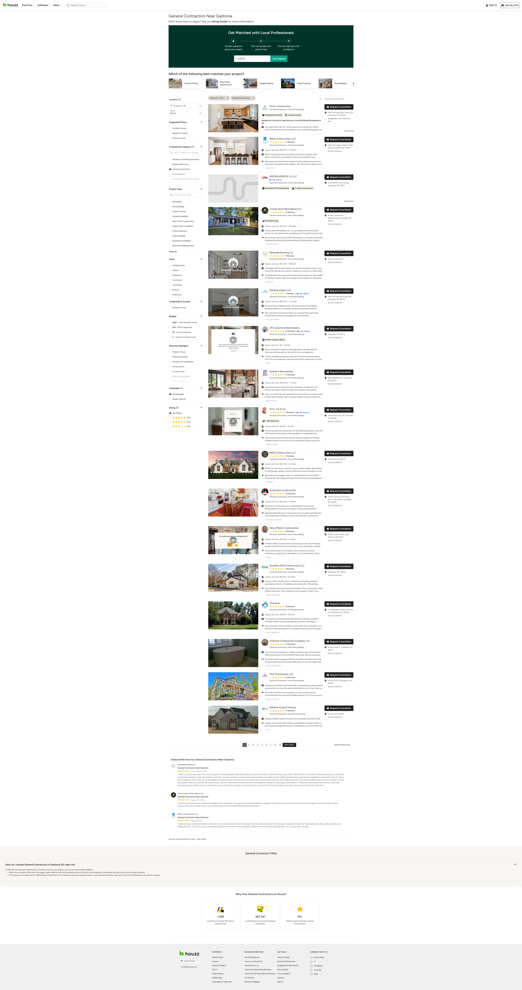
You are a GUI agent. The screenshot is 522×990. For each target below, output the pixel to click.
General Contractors (181, 169)
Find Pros (27, 5)
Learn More (201, 839)
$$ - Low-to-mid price (181, 332)
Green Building (178, 236)
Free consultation (179, 381)
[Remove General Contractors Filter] (253, 98)
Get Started (279, 58)
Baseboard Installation (181, 241)
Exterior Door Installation (182, 226)
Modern (175, 270)
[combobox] (86, 5)
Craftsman (176, 295)
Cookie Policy (217, 973)
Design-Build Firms (180, 164)
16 (280, 745)
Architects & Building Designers (185, 159)
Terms (214, 969)
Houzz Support (283, 973)
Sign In (280, 982)
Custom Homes (179, 211)
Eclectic (175, 290)
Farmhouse (177, 280)
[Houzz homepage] (10, 5)
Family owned (178, 366)
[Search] (68, 5)
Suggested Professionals (288, 965)
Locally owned (178, 371)
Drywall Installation (180, 216)
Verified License (179, 128)
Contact (280, 978)
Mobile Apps (217, 978)
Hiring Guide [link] (219, 21)
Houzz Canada (283, 957)
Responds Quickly (180, 133)
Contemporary (178, 265)
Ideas (56, 5)
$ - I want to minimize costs (184, 337)
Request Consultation (340, 107)
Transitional (177, 285)
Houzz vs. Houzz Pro (253, 961)
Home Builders (178, 174)
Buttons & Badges (252, 982)
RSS (316, 974)
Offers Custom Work (181, 376)
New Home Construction (183, 221)
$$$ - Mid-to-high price (182, 327)
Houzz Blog (319, 957)
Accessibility (282, 969)
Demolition (177, 202)
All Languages (178, 394)
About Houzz (217, 957)
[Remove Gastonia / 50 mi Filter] (227, 98)
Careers (215, 961)
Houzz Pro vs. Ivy (252, 965)
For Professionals (252, 957)
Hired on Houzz (179, 138)
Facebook (318, 966)
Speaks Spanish (179, 399)
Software (43, 5)
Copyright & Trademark (222, 982)
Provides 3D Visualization (183, 362)
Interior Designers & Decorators (185, 179)
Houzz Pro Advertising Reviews (258, 969)
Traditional (176, 275)
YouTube (317, 970)
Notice (223, 965)
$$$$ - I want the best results (184, 322)
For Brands (249, 978)
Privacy (215, 965)
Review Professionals (286, 961)
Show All (173, 252)
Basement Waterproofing (183, 246)
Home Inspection (179, 231)
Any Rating (177, 413)
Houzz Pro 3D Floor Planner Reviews (260, 973)
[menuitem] (28, 5)
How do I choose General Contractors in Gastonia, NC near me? (40, 864)
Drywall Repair (178, 206)
